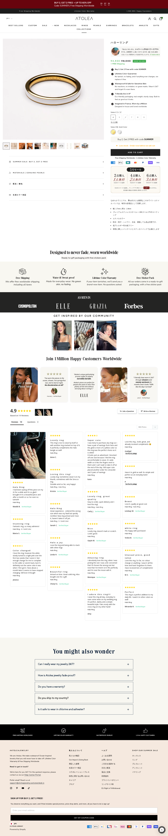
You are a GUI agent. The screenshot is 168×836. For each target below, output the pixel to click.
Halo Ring (16, 502)
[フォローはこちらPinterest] (17, 788)
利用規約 (105, 776)
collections (84, 29)
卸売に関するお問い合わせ (79, 776)
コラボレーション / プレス (79, 772)
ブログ (71, 784)
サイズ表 (114, 122)
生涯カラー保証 (75, 768)
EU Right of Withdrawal (111, 788)
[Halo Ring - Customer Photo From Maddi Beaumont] (39, 412)
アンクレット (137, 768)
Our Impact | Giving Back (78, 760)
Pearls (97, 25)
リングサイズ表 (108, 784)
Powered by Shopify (18, 829)
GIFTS (156, 25)
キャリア (72, 780)
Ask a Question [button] (128, 411)
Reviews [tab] (14, 422)
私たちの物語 (74, 756)
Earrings (111, 25)
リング (134, 760)
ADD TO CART (135, 152)
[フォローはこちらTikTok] (29, 788)
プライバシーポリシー (110, 780)
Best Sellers (16, 25)
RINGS (85, 25)
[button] (62, 335)
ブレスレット (137, 764)
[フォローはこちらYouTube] (23, 788)
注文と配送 (106, 768)
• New (56, 25)
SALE (44, 25)
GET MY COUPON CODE (84, 818)
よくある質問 (107, 756)
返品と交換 (106, 772)
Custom (32, 25)
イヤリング (136, 772)
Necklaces (70, 25)
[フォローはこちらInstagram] (11, 788)
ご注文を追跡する (108, 764)
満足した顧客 (74, 764)
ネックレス (136, 756)
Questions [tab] (31, 422)
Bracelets (128, 25)
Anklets (143, 25)
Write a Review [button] (149, 411)
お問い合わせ (107, 760)
